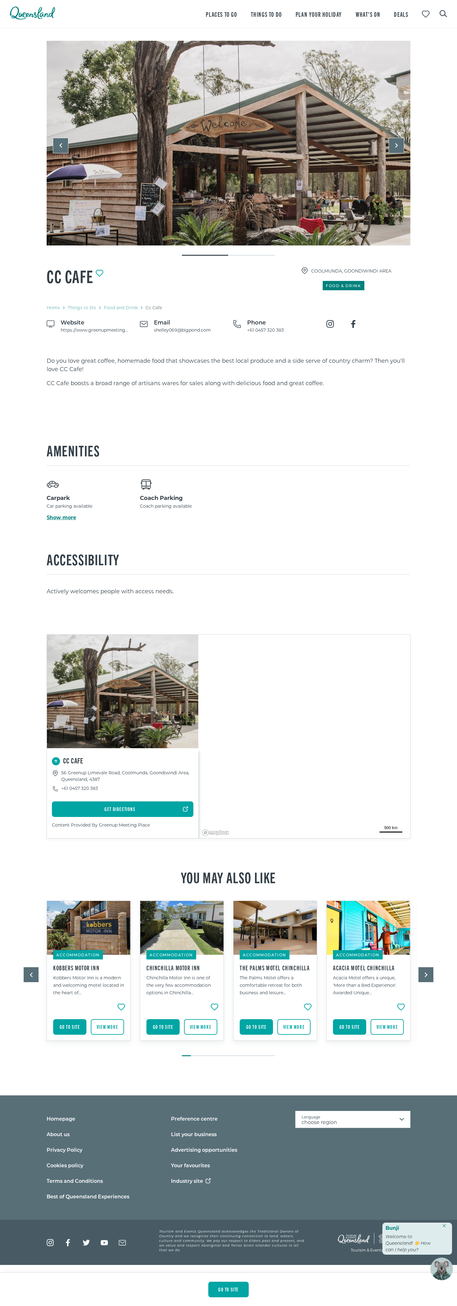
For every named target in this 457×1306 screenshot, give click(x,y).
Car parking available (69, 506)
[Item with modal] (228, 143)
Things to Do (82, 307)
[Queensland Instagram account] (50, 1242)
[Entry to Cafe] (228, 143)
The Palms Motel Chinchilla (275, 968)
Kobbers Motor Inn (76, 968)
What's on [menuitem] (368, 14)
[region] (228, 372)
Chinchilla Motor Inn (173, 968)
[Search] (443, 13)
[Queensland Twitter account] (86, 1242)
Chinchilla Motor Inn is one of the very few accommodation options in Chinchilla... (178, 985)
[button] (60, 145)
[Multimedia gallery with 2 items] (228, 148)
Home (53, 307)
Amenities (73, 450)
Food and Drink (121, 307)
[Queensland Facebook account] (68, 1242)
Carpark (58, 497)
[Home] (32, 17)
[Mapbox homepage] (215, 832)
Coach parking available (166, 506)
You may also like (228, 877)
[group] (89, 975)
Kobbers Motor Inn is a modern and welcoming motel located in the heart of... (88, 985)
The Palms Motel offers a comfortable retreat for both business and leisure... (271, 985)
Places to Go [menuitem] (221, 14)
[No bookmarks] (426, 14)
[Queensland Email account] (122, 1242)
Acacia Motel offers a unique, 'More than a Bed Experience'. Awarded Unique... (364, 985)
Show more (61, 517)
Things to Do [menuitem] (266, 14)
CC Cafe (70, 276)
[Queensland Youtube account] (104, 1242)
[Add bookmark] (99, 273)
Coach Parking (161, 497)
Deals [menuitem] (401, 14)
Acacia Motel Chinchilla (364, 968)
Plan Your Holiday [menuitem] (319, 14)
